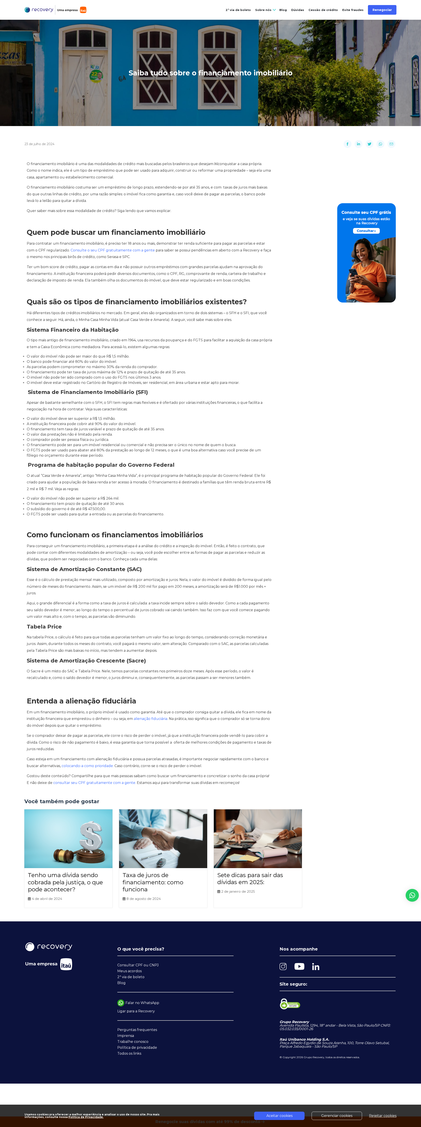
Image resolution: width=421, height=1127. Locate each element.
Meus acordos (129, 971)
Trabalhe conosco (132, 1042)
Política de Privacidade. (85, 1117)
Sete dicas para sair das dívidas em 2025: (250, 879)
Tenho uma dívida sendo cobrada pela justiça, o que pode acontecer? (65, 882)
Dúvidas (297, 10)
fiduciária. (160, 719)
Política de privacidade (137, 1047)
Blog (283, 10)
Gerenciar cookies (336, 1116)
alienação (142, 719)
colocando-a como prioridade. (88, 766)
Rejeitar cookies (382, 1116)
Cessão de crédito (323, 10)
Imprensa (125, 1036)
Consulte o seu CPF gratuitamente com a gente (113, 250)
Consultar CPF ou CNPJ (138, 965)
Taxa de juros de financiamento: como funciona (153, 882)
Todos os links (129, 1053)
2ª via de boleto (238, 10)
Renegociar (382, 10)
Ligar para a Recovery (136, 1011)
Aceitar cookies (279, 1116)
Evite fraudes (353, 10)
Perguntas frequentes (137, 1030)
